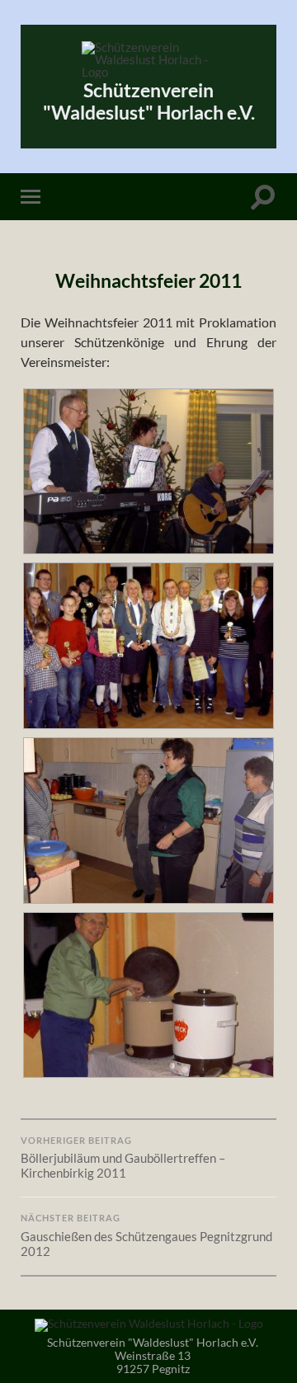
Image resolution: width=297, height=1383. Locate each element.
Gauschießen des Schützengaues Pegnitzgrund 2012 (146, 1235)
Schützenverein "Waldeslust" (149, 101)
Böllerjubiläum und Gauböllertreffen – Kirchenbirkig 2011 (123, 1158)
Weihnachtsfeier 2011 (148, 281)
